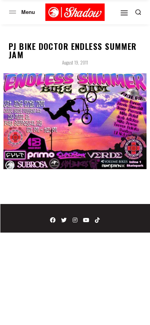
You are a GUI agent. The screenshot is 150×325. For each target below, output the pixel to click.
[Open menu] (12, 12)
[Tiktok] (97, 220)
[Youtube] (86, 220)
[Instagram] (75, 220)
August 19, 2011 (75, 62)
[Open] (124, 13)
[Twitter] (63, 220)
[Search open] (138, 12)
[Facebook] (52, 220)
